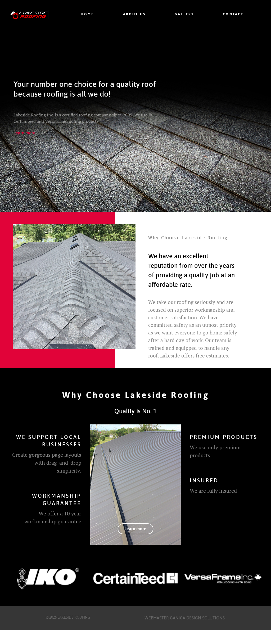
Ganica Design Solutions (197, 617)
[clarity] (135, 484)
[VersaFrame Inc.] (223, 578)
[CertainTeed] (135, 578)
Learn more (24, 132)
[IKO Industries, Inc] (48, 578)
